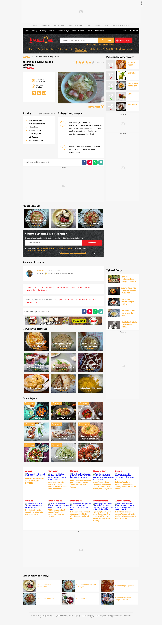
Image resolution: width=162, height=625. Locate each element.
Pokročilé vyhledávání (93, 45)
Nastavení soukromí (67, 617)
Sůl (36, 302)
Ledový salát (68, 299)
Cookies (58, 617)
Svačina (72, 287)
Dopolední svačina (61, 287)
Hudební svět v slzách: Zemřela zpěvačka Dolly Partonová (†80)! (34, 512)
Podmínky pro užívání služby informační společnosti (108, 615)
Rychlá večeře (43, 49)
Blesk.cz (35, 25)
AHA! (55, 25)
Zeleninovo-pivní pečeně (124, 586)
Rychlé (105, 49)
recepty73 (30, 68)
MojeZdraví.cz (117, 25)
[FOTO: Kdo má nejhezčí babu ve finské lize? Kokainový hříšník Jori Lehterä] (58, 505)
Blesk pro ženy (46, 25)
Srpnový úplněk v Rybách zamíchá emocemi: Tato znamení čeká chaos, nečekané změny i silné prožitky (102, 516)
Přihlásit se (124, 31)
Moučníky (91, 49)
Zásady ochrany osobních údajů (78, 253)
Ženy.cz (107, 25)
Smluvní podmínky (64, 253)
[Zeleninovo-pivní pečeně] (107, 585)
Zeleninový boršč (82, 599)
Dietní (87, 287)
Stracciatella (132, 104)
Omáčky (71, 49)
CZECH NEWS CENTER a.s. (48, 615)
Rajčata (29, 302)
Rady (74, 31)
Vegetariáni (31, 290)
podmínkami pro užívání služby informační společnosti (55, 248)
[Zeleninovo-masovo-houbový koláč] (29, 585)
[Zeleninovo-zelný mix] (29, 598)
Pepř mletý (93, 299)
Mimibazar (53, 471)
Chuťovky (51, 49)
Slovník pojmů (42, 290)
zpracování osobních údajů (37, 250)
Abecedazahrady (123, 500)
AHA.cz (28, 471)
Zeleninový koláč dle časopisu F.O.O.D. (123, 599)
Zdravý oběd (33, 49)
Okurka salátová (81, 299)
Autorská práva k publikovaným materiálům (81, 615)
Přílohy (77, 49)
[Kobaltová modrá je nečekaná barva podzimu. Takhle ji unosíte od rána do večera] (126, 476)
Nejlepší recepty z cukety (124, 49)
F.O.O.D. (89, 31)
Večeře (80, 287)
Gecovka (40, 271)
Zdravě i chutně (32, 287)
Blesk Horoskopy (100, 500)
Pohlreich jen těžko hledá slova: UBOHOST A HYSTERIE (34, 481)
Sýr (40, 302)
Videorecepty (99, 31)
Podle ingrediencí (108, 45)
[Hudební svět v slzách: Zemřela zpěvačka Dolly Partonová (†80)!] (36, 505)
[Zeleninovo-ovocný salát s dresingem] (68, 585)
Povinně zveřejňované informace (113, 617)
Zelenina (49, 287)
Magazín (81, 31)
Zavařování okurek (81, 51)
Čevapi (130, 94)
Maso (66, 49)
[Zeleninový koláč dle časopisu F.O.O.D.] (107, 598)
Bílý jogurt (58, 299)
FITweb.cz (98, 25)
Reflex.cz (89, 25)
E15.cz (81, 25)
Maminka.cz (72, 25)
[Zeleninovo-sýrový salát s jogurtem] (81, 103)
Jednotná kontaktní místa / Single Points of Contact (89, 617)
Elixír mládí (132, 73)
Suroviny (52, 31)
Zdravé (99, 49)
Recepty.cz (26, 57)
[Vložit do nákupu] (39, 93)
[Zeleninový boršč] (68, 598)
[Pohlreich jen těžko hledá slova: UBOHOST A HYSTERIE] (36, 474)
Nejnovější (43, 31)
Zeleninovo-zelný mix (45, 599)
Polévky (60, 49)
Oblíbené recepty (31, 31)
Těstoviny (84, 49)
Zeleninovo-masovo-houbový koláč (45, 586)
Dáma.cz (62, 25)
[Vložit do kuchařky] (34, 93)
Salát (42, 287)
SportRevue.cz (55, 500)
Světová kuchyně (64, 31)
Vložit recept (125, 40)
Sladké (110, 49)
